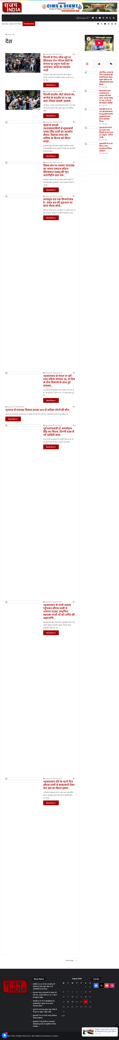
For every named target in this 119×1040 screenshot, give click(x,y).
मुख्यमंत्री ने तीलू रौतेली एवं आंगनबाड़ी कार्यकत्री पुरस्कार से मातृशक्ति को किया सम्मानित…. (44, 1024)
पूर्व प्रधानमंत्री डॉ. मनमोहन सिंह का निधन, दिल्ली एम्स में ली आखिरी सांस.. (58, 432)
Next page (69, 960)
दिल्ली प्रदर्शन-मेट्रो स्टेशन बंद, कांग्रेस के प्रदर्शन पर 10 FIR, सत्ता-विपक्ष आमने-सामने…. (59, 98)
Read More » (51, 85)
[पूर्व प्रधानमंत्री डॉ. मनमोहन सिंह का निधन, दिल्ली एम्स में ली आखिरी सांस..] (22, 511)
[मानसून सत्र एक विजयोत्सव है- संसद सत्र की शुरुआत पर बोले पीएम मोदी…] (22, 282)
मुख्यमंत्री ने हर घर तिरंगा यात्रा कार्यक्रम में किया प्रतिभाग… (106, 147)
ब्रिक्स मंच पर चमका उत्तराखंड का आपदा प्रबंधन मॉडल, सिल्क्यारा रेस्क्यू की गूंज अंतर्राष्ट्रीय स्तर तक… (58, 170)
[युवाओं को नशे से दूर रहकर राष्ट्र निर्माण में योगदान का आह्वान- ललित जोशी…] (91, 130)
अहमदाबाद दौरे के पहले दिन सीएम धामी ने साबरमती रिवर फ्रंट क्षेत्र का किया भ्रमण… (59, 785)
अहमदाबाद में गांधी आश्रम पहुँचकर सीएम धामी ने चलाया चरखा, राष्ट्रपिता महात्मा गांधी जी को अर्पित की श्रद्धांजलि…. (59, 611)
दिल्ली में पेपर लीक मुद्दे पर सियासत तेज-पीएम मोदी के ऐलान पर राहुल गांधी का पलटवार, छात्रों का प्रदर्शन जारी (58, 64)
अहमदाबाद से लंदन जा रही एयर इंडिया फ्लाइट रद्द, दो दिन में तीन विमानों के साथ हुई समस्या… (59, 380)
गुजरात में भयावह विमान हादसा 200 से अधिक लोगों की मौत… (38, 410)
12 (72, 997)
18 (68, 1002)
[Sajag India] (12, 7)
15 (85, 997)
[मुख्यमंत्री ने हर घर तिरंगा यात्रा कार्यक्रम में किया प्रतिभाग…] (91, 146)
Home (9, 34)
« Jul (63, 1015)
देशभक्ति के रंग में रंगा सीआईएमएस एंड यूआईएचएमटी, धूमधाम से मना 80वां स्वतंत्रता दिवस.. (106, 115)
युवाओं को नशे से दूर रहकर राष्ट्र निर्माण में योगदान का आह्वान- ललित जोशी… (106, 132)
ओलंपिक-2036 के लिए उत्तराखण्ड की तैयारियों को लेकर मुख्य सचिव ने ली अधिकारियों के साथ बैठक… (106, 78)
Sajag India (48, 54)
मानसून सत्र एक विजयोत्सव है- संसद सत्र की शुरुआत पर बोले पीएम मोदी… (58, 203)
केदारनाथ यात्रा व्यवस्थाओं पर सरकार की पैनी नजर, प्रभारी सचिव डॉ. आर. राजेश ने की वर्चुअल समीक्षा (106, 97)
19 (72, 1002)
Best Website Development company (45, 1036)
